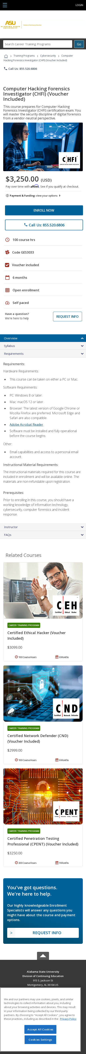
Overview (10, 338)
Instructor (11, 527)
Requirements (14, 354)
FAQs (7, 535)
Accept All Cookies (40, 1029)
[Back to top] (43, 971)
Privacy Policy (68, 1019)
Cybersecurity (48, 55)
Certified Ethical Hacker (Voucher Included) (36, 635)
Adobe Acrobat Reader (26, 424)
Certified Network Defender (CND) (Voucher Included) (37, 738)
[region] (40, 1019)
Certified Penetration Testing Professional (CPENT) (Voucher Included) (42, 841)
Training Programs (24, 55)
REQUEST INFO (67, 316)
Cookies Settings (40, 1039)
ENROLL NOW (44, 210)
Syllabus (9, 346)
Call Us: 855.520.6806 (20, 69)
